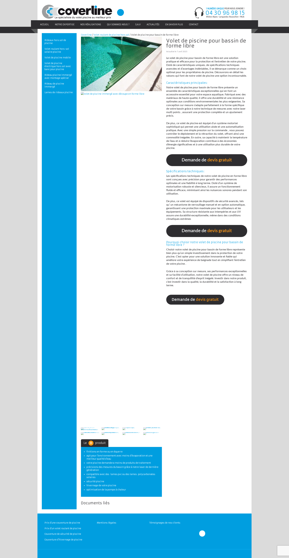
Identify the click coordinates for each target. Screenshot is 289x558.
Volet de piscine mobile (57, 57)
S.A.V (138, 24)
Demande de (207, 160)
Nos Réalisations (90, 24)
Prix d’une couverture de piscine (62, 522)
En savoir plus (174, 24)
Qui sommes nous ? (118, 24)
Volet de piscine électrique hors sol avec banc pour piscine (57, 66)
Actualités (153, 24)
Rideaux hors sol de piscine (55, 42)
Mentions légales (106, 522)
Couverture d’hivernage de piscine (63, 539)
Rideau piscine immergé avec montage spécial (58, 76)
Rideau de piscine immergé (54, 85)
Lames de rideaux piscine (58, 92)
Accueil (44, 24)
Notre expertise (64, 24)
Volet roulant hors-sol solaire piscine (56, 50)
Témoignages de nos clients (164, 522)
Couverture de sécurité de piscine (62, 534)
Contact (193, 24)
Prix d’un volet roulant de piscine (62, 528)
